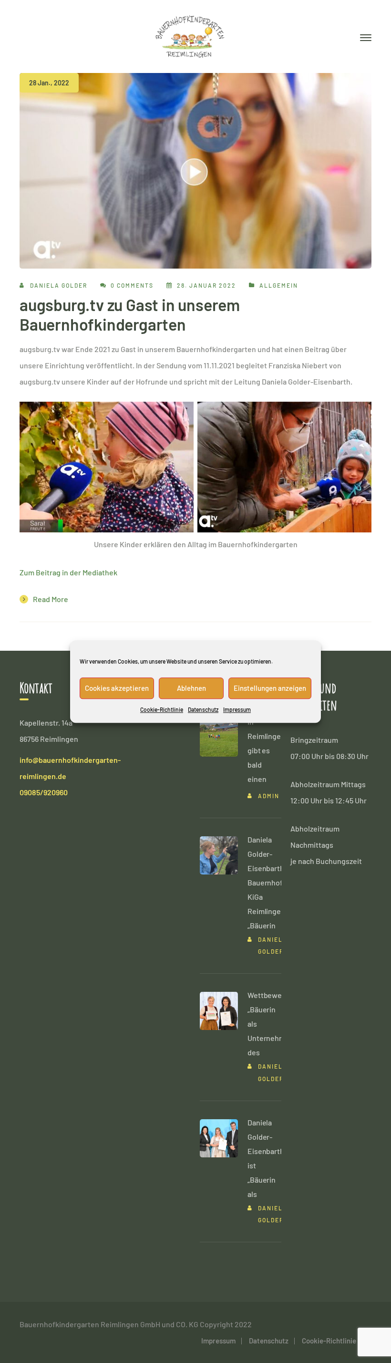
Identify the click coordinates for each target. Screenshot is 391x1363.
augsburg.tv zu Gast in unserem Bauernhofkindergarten (130, 314)
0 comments (132, 285)
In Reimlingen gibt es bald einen (266, 750)
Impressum (237, 709)
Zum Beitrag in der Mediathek (68, 572)
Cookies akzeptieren (117, 688)
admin (268, 795)
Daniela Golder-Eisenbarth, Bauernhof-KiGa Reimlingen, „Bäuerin (267, 882)
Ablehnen (191, 688)
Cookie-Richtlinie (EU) (336, 1340)
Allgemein (278, 285)
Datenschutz (203, 709)
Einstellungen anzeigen (270, 688)
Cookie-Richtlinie (161, 709)
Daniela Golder (58, 285)
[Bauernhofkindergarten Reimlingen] (190, 35)
